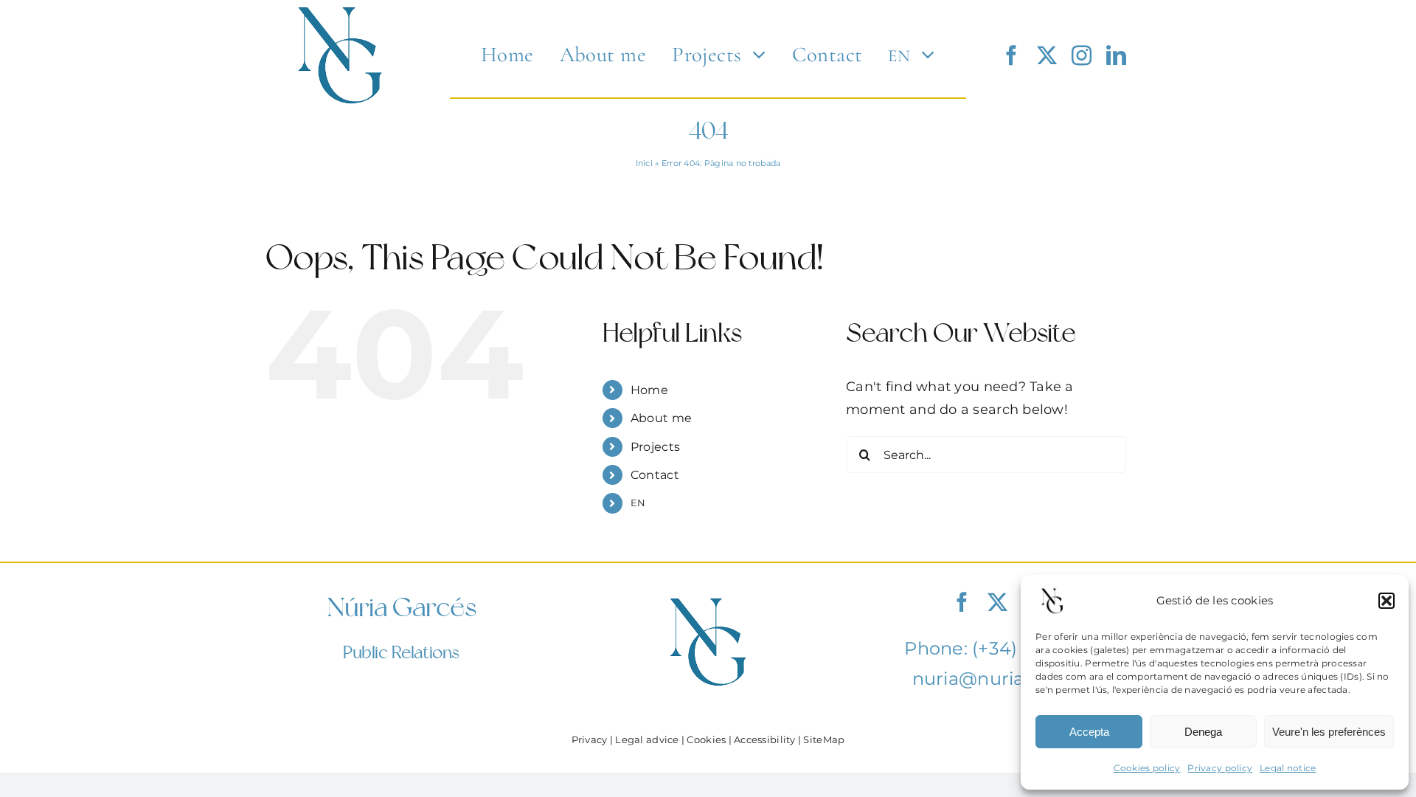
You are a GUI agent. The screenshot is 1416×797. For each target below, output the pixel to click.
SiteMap (823, 739)
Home (649, 390)
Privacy (590, 739)
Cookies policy (1147, 767)
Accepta (1089, 731)
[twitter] (1047, 55)
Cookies (706, 739)
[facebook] (1011, 55)
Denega (1203, 731)
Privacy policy (1219, 767)
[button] (1386, 600)
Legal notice (1288, 767)
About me (661, 418)
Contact (655, 475)
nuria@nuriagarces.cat (1015, 678)
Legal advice (646, 739)
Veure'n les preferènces (1329, 731)
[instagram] (1082, 55)
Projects (655, 447)
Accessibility (765, 739)
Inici (644, 163)
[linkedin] (1116, 55)
